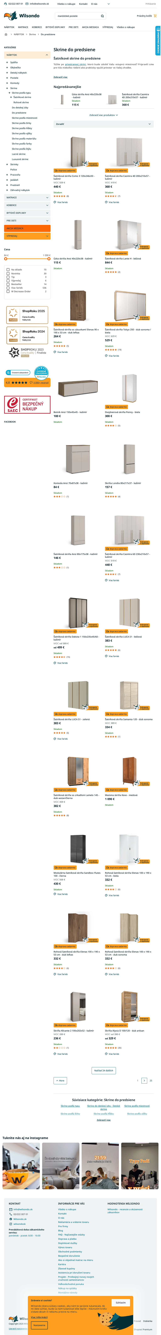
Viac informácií (38, 1317)
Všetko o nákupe (65, 3)
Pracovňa (14, 174)
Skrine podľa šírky (20, 123)
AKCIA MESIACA (14, 228)
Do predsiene (18, 112)
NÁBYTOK (11, 54)
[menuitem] (8, 27)
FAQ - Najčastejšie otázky (70, 1233)
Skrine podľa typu (20, 92)
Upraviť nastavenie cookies (21, 1328)
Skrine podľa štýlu (20, 148)
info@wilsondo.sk (21, 1208)
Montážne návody (66, 1291)
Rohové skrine (20, 102)
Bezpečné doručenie (68, 1255)
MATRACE (11, 197)
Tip (27, 276)
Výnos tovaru (64, 1246)
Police (12, 169)
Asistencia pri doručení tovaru (73, 1271)
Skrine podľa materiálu (23, 138)
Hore (60, 1080)
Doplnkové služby (66, 1242)
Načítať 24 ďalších (102, 1070)
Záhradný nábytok (19, 190)
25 (150, 1080)
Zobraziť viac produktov (101, 115)
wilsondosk (18, 1223)
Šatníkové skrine (21, 97)
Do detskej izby (19, 107)
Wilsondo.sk (18, 1218)
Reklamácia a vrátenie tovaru (72, 1221)
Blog (59, 1229)
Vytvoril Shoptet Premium (137, 1328)
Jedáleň (13, 179)
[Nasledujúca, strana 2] (143, 1080)
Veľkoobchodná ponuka (70, 1283)
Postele (13, 77)
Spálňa (13, 62)
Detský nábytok (17, 72)
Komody (13, 82)
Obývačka (14, 67)
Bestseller (27, 284)
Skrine (12, 88)
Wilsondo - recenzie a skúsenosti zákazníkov (124, 1210)
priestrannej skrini (74, 64)
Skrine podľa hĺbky (21, 128)
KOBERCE (10, 205)
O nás (93, 3)
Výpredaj (27, 280)
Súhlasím (120, 1302)
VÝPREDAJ (11, 235)
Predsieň (14, 185)
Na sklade (27, 269)
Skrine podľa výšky (21, 133)
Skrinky (13, 164)
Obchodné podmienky (69, 1250)
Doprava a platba (66, 1238)
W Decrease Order (27, 291)
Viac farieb (27, 287)
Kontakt (82, 3)
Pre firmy (62, 1225)
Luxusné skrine (19, 159)
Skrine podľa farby (21, 143)
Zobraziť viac (102, 1119)
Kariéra (61, 1263)
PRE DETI (10, 220)
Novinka (27, 273)
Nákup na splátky (66, 1287)
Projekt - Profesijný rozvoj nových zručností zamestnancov (75, 1278)
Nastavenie (38, 1325)
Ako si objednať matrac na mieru (74, 1259)
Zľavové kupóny (65, 1267)
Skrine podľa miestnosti (23, 117)
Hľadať (101, 15)
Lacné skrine (17, 153)
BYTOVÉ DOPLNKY (15, 212)
